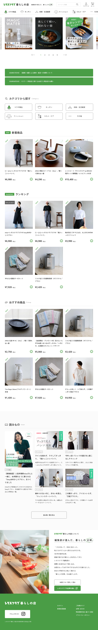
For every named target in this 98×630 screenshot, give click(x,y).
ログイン (60, 606)
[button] (33, 55)
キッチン (49, 107)
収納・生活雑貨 (79, 107)
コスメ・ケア (49, 116)
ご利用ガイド (80, 606)
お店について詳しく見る (67, 582)
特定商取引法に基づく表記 (84, 612)
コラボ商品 (18, 107)
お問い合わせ (80, 609)
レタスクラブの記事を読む (66, 588)
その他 (79, 116)
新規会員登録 (61, 609)
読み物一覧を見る (49, 515)
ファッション (18, 116)
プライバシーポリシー (83, 615)
